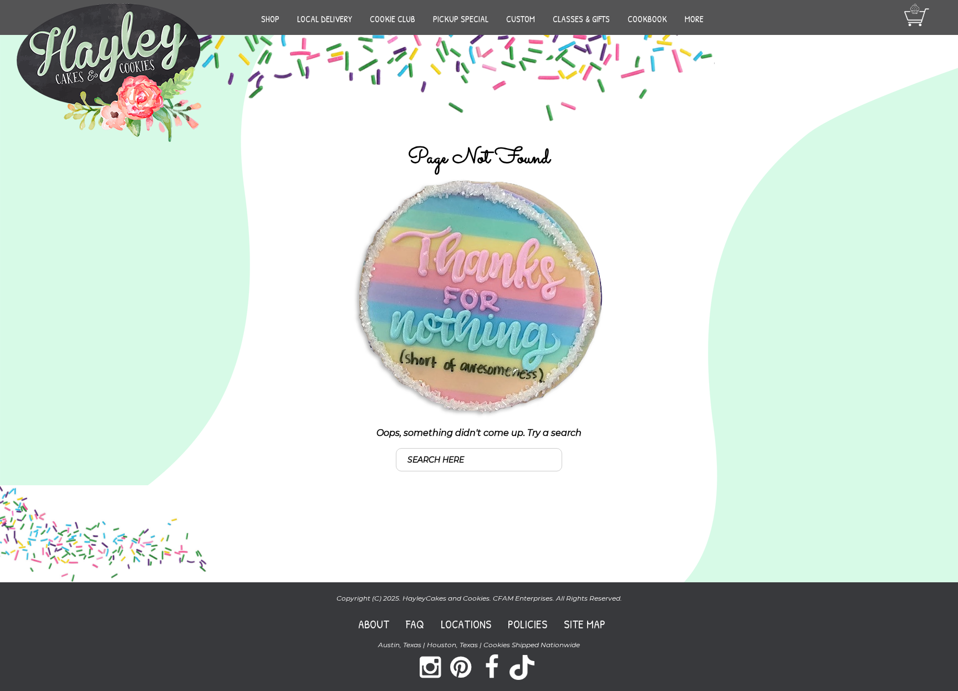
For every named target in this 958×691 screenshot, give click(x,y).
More (694, 19)
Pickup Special (460, 19)
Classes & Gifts (581, 19)
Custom (520, 19)
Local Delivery (324, 19)
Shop (270, 19)
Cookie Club (392, 19)
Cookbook (647, 19)
